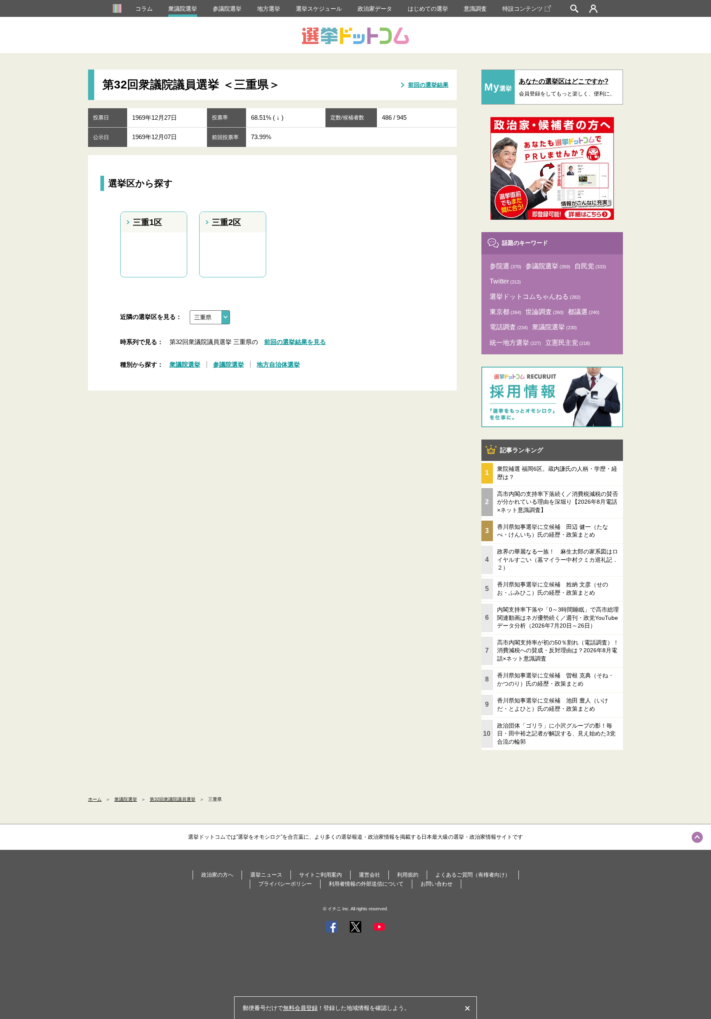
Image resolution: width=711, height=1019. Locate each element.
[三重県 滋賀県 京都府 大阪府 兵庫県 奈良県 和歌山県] (210, 317)
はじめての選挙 (428, 8)
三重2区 (226, 222)
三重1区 (147, 222)
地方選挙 (268, 8)
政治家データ (375, 8)
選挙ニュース (266, 875)
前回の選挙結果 (428, 84)
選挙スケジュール (319, 8)
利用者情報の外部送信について (366, 884)
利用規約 (407, 875)
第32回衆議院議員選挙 (172, 799)
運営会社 (369, 875)
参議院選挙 (227, 8)
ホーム (95, 799)
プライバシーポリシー (285, 884)
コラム (144, 8)
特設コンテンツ (522, 8)
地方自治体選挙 (278, 364)
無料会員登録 (300, 1008)
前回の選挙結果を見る (295, 341)
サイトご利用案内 (320, 875)
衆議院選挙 (182, 8)
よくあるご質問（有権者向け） (472, 875)
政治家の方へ (217, 875)
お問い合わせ (437, 884)
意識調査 (475, 8)
